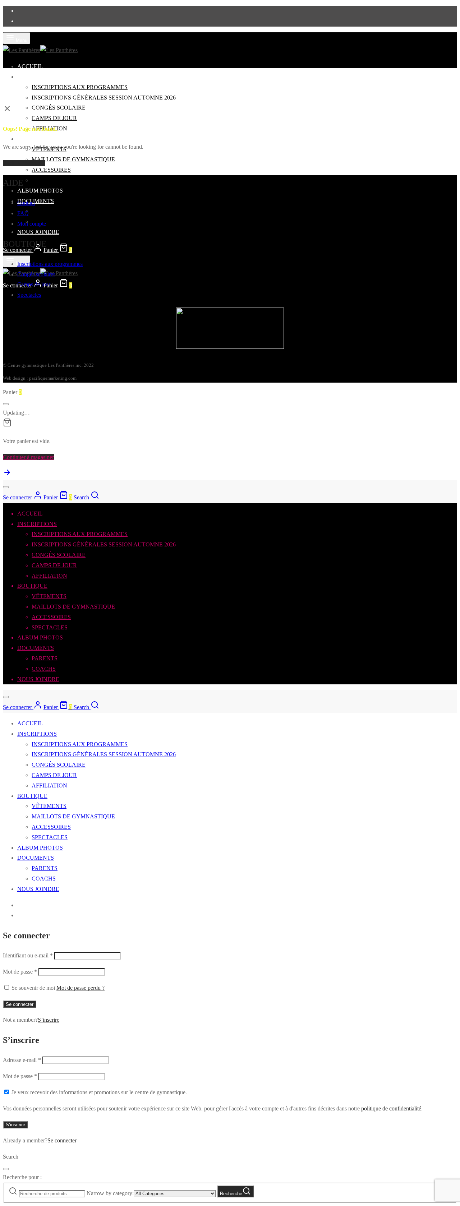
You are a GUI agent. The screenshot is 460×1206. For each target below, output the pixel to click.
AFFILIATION (49, 576)
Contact (26, 203)
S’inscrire (48, 1020)
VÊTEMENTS (49, 596)
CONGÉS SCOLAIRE (59, 108)
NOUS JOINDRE (38, 232)
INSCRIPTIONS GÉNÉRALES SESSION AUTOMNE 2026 (104, 97)
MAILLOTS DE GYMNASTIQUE (73, 159)
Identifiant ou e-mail (28, 955)
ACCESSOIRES (51, 170)
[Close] (6, 404)
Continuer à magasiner (28, 457)
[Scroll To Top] (7, 475)
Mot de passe (20, 972)
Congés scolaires (36, 274)
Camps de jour (33, 284)
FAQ (23, 213)
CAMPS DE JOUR (54, 118)
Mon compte (31, 224)
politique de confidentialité (391, 1108)
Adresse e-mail (22, 1060)
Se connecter (19, 1004)
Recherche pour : (22, 1177)
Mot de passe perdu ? (80, 988)
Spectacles (29, 295)
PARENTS (45, 211)
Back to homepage (24, 163)
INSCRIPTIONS (37, 77)
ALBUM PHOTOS (40, 191)
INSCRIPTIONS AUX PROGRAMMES (80, 87)
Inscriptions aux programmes (50, 264)
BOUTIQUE (32, 139)
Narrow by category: (110, 1193)
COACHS (44, 669)
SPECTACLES (50, 180)
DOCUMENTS (35, 201)
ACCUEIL (30, 66)
